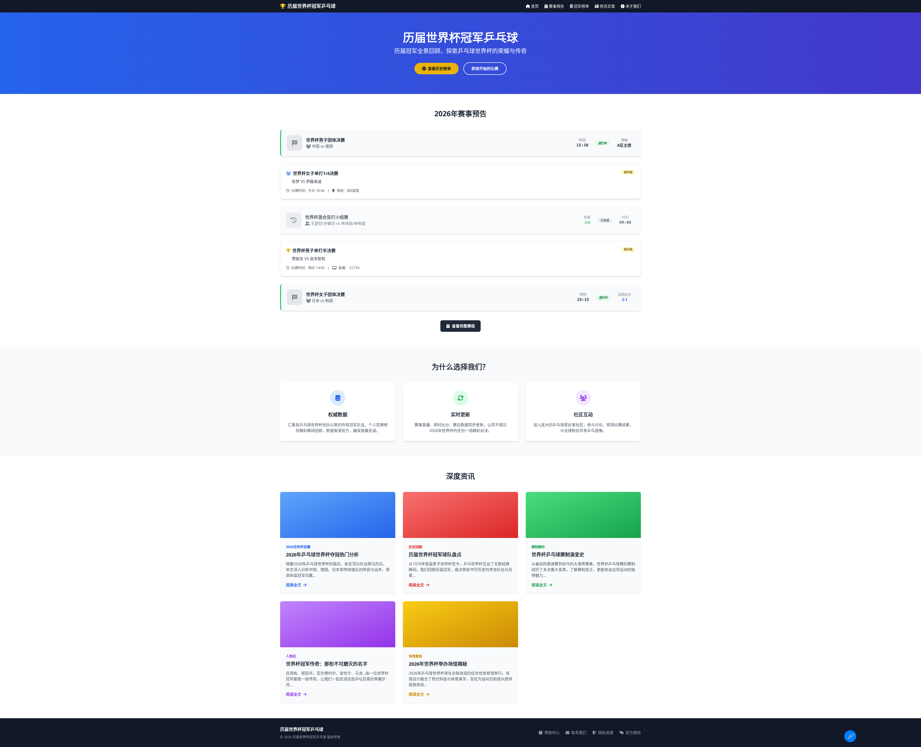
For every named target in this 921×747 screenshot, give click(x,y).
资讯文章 (607, 6)
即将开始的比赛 (485, 68)
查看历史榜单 (439, 68)
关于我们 (633, 6)
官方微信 (633, 732)
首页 (535, 6)
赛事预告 (556, 6)
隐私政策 (605, 732)
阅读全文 (294, 585)
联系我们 (578, 732)
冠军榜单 (581, 6)
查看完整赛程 (463, 326)
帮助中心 (551, 732)
